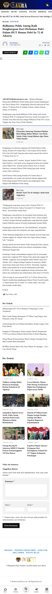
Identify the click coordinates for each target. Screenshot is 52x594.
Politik (32, 12)
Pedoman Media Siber (25, 550)
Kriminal (42, 12)
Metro (14, 12)
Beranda (5, 12)
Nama (8, 505)
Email (30, 505)
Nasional (23, 12)
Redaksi (8, 550)
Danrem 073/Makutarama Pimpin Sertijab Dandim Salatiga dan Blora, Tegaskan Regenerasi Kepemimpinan (37, 418)
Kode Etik (43, 550)
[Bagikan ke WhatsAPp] (41, 53)
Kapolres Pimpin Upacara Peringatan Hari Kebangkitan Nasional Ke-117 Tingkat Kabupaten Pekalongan (37, 450)
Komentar (9, 481)
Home (5, 591)
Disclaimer (18, 553)
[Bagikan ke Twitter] (36, 53)
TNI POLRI (14, 22)
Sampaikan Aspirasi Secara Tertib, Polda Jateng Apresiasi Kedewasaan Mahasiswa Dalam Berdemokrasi (13, 418)
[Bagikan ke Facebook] (31, 53)
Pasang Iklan (32, 553)
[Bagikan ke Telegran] (46, 53)
